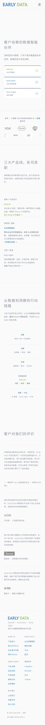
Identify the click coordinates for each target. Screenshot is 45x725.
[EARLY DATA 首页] (15, 4)
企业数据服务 (29, 641)
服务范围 (28, 646)
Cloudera (28, 666)
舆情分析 (11, 679)
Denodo (27, 670)
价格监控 (11, 675)
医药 (26, 654)
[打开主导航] (39, 4)
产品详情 (11, 666)
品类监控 (11, 670)
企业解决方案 (13, 650)
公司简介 (11, 695)
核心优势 (11, 704)
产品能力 (11, 641)
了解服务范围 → (10, 242)
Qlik (26, 675)
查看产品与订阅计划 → (13, 265)
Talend (27, 679)
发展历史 (11, 700)
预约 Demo (12, 654)
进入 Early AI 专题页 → (13, 215)
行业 (26, 650)
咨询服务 (11, 683)
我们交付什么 (13, 646)
